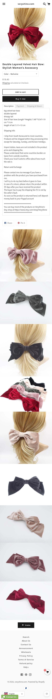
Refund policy (26, 663)
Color (6, 74)
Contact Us (26, 644)
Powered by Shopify (36, 682)
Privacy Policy (26, 656)
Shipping (6, 83)
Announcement (26, 648)
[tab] (8, 106)
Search (26, 637)
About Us (26, 641)
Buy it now (21, 99)
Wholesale (26, 652)
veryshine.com (26, 4)
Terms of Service (26, 660)
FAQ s (26, 667)
